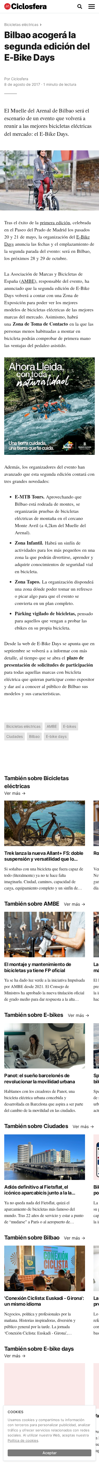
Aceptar (49, 1452)
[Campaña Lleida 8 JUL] (49, 405)
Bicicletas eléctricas (21, 24)
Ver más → (15, 793)
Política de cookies (23, 1440)
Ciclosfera (19, 79)
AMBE (28, 281)
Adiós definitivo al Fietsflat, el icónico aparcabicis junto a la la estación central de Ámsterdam (38, 1193)
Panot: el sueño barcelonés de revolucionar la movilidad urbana (39, 1078)
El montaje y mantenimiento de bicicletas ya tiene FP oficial (37, 967)
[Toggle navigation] (91, 6)
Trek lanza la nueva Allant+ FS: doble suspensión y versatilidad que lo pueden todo (43, 859)
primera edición (55, 222)
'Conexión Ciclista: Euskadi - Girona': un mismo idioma (44, 1301)
